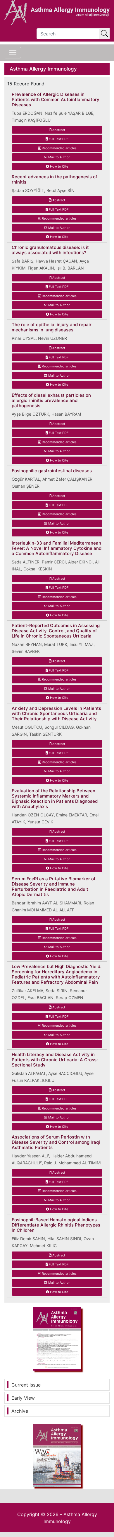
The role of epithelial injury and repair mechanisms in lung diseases (51, 327)
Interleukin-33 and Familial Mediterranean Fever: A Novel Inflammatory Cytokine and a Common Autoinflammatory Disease (56, 548)
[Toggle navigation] (13, 52)
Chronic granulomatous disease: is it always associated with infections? (50, 250)
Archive (19, 1411)
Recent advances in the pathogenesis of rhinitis (54, 179)
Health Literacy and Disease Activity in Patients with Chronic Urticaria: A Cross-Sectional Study (55, 1060)
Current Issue (26, 1385)
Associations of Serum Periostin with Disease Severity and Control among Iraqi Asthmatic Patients (56, 1142)
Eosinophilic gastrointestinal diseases (52, 470)
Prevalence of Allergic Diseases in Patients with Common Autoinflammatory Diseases (55, 99)
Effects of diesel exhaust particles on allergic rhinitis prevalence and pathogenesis (51, 400)
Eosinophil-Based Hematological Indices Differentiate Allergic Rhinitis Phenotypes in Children (56, 1225)
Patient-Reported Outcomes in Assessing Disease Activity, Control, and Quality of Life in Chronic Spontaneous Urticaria (56, 631)
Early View (23, 1398)
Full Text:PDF (58, 139)
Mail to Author (58, 157)
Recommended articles (59, 148)
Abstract (58, 130)
